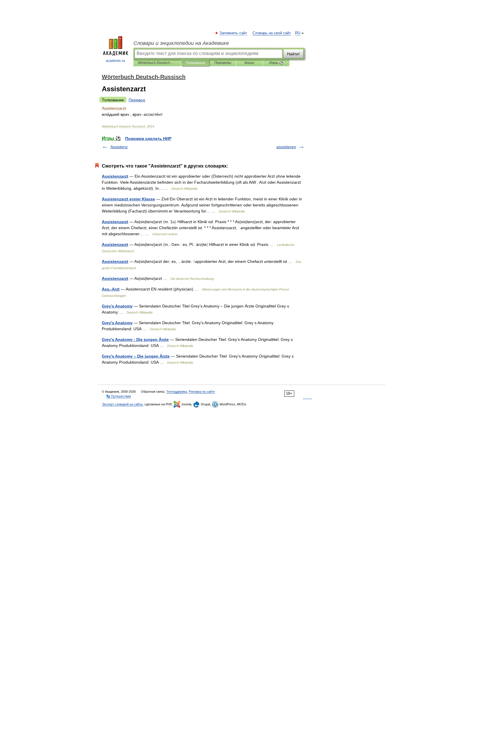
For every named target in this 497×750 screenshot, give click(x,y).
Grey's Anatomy (117, 322)
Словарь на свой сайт (272, 33)
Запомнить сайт (233, 33)
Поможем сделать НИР (148, 138)
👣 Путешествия (118, 396)
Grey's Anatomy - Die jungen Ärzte (135, 339)
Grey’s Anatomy (117, 306)
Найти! (293, 54)
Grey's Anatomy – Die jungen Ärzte (136, 356)
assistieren (286, 147)
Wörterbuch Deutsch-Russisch (157, 63)
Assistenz (119, 147)
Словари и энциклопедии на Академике (181, 43)
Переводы (222, 63)
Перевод (137, 100)
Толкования (195, 63)
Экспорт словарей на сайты (122, 404)
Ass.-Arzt (111, 289)
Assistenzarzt (115, 176)
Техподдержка (176, 391)
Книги (249, 63)
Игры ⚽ (276, 63)
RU (297, 33)
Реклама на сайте (202, 391)
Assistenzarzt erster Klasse (128, 199)
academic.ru (115, 61)
